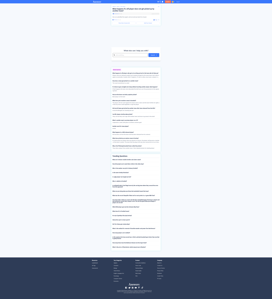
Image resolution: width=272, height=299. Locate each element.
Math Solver (138, 273)
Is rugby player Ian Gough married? (121, 177)
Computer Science (118, 278)
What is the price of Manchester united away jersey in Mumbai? (129, 247)
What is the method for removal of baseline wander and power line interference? (133, 228)
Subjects (114, 6)
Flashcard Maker (139, 268)
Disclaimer (159, 273)
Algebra (115, 263)
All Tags (93, 265)
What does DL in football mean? (120, 211)
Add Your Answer (148, 23)
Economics (116, 281)
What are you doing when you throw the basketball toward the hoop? (130, 191)
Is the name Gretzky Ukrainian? (120, 172)
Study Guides (138, 270)
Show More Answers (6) (124, 23)
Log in (178, 1)
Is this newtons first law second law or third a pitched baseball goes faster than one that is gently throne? (135, 237)
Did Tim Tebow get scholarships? (121, 224)
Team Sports (122, 6)
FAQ (136, 276)
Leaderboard (95, 263)
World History (117, 270)
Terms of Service (161, 268)
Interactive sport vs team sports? (121, 220)
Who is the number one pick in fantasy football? (125, 168)
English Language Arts (119, 273)
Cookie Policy (160, 276)
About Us (159, 263)
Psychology (116, 276)
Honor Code (138, 265)
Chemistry (116, 265)
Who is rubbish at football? (119, 181)
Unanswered (95, 268)
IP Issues (159, 278)
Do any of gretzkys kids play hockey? (122, 215)
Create (167, 1)
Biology (115, 268)
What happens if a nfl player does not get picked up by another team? (133, 10)
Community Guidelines (140, 263)
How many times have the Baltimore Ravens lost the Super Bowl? (129, 243)
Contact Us (159, 265)
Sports (118, 6)
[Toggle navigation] (158, 1)
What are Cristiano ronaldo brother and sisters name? (126, 159)
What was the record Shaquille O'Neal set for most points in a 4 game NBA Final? (133, 195)
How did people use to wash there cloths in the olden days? (128, 164)
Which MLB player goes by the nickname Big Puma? (125, 207)
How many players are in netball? (121, 233)
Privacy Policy (160, 270)
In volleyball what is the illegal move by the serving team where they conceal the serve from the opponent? (135, 186)
